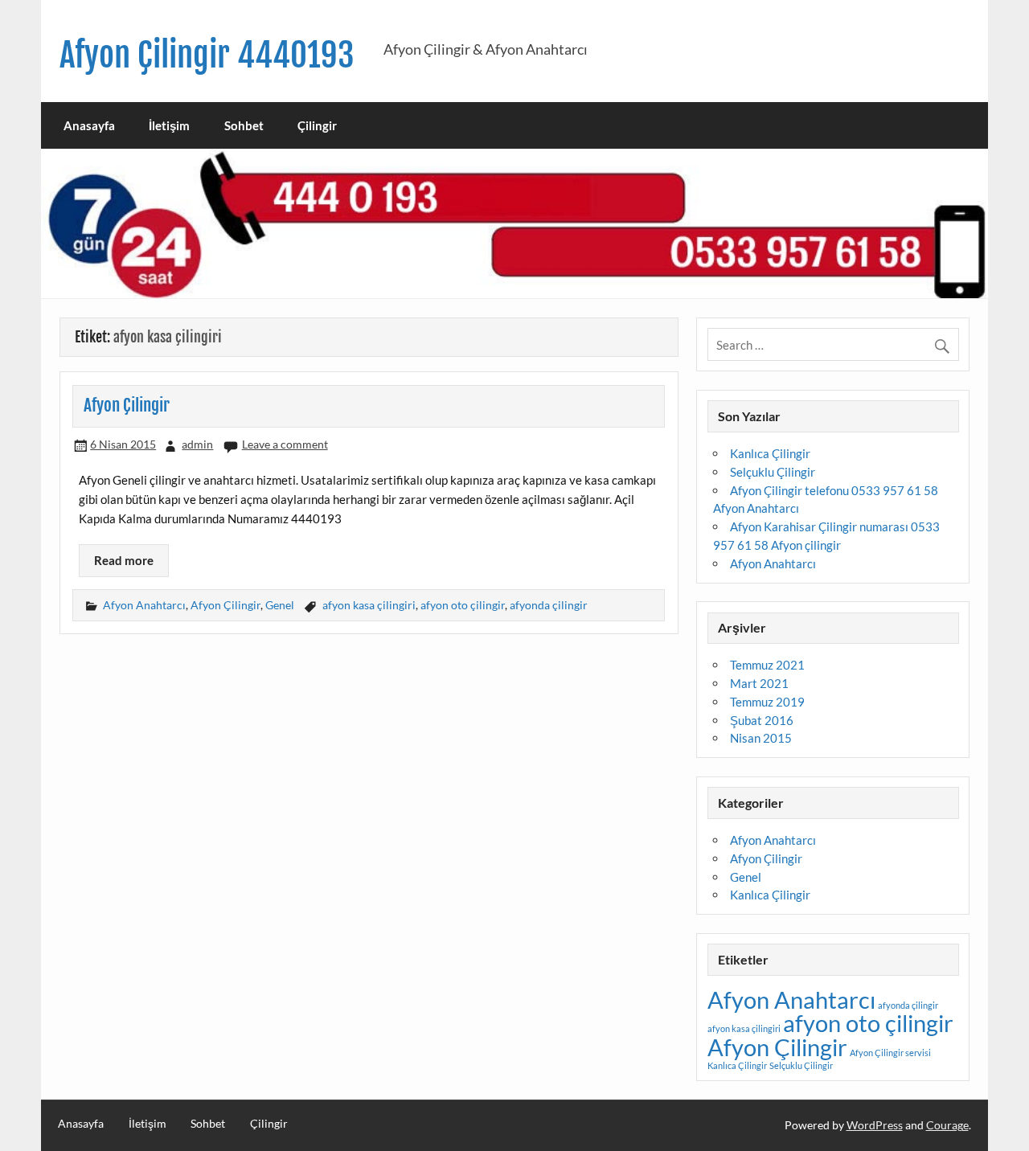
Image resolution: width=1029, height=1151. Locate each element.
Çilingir (317, 125)
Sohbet (244, 125)
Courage (947, 1125)
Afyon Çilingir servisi (890, 1052)
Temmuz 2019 (767, 701)
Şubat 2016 (761, 720)
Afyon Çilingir (127, 405)
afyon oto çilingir (462, 605)
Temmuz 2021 (767, 664)
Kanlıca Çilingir (770, 453)
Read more (124, 560)
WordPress (875, 1125)
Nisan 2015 (761, 738)
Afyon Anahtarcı (144, 605)
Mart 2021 (759, 683)
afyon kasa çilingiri (369, 605)
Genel (279, 605)
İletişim (169, 125)
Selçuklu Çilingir (772, 472)
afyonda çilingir (549, 605)
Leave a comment (285, 444)
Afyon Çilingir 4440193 (207, 55)
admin (197, 444)
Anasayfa (89, 125)
